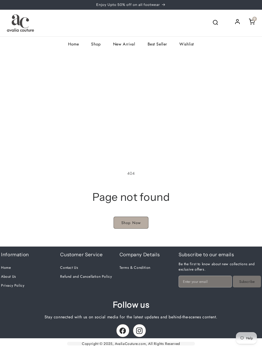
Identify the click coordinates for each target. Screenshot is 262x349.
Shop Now (131, 223)
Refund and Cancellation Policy (86, 276)
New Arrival (124, 44)
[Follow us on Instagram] (139, 330)
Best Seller (157, 44)
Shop (96, 44)
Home (73, 44)
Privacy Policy (12, 285)
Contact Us (69, 267)
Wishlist (186, 44)
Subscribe (247, 281)
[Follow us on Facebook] (122, 330)
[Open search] (215, 22)
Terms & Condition (134, 267)
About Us (8, 276)
